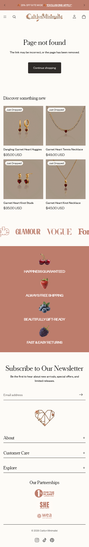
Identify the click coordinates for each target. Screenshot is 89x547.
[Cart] (84, 17)
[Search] (14, 17)
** (59, 5)
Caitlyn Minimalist (49, 530)
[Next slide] (84, 5)
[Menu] (5, 17)
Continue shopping (44, 68)
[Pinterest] (52, 540)
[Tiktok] (44, 540)
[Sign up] (81, 394)
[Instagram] (37, 540)
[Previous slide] (5, 5)
